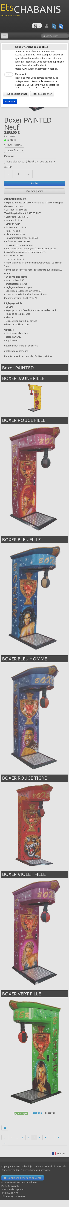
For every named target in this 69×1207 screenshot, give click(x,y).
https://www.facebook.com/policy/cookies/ (36, 69)
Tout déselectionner (16, 93)
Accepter (10, 101)
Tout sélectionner (42, 93)
